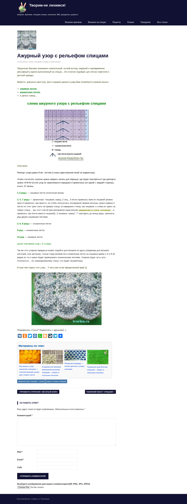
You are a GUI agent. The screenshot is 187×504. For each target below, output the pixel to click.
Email (20, 460)
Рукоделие (146, 22)
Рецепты (117, 22)
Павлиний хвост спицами (99, 392)
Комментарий (24, 415)
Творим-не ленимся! (47, 5)
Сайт (19, 467)
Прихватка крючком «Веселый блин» (39, 392)
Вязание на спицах (97, 22)
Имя (20, 452)
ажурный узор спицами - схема (31, 381)
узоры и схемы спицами (56, 381)
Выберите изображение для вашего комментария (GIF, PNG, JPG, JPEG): (53, 484)
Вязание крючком (73, 22)
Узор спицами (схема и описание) (44, 62)
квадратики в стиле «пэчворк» (95, 210)
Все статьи (162, 22)
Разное (130, 22)
